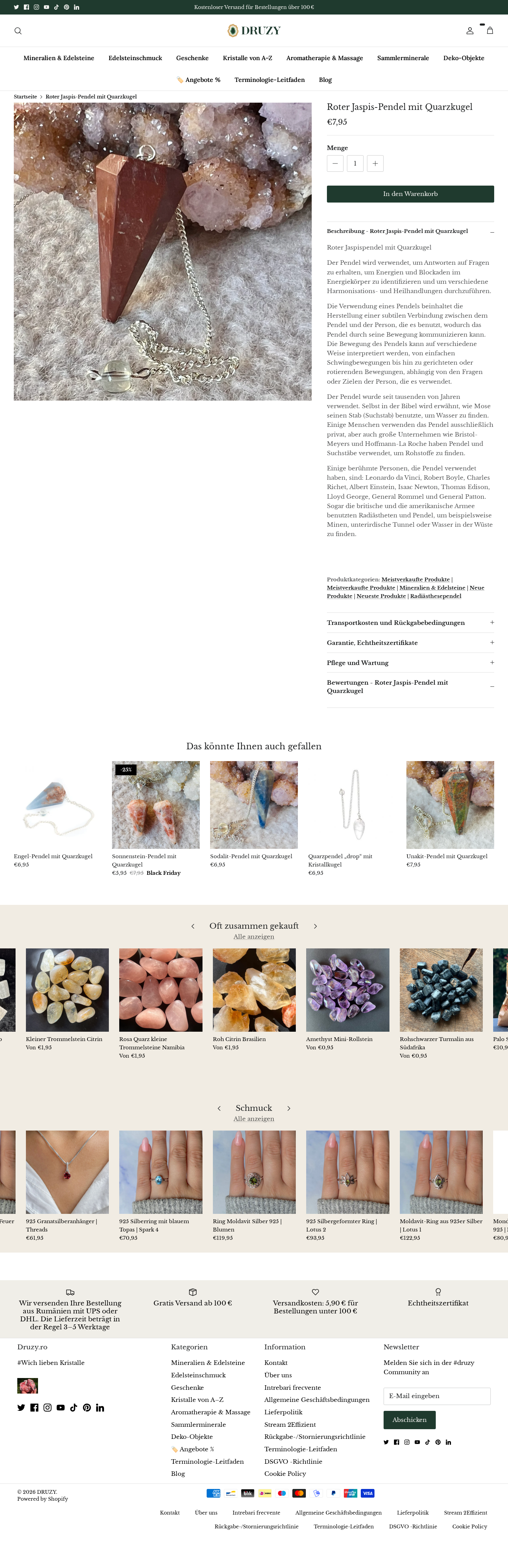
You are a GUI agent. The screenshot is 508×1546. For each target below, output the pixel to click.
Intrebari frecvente (292, 1388)
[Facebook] (26, 7)
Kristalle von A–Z (247, 58)
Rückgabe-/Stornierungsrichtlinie (315, 1437)
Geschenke (192, 58)
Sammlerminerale (403, 58)
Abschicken (410, 1420)
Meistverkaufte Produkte (416, 579)
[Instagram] (36, 7)
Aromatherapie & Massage (324, 58)
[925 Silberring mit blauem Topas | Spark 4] (160, 1172)
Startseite (25, 96)
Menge (337, 148)
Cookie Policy (285, 1474)
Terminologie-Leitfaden (270, 80)
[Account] (468, 30)
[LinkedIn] (76, 7)
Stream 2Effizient (290, 1424)
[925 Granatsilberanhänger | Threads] (67, 1172)
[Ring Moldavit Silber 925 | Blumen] (254, 1172)
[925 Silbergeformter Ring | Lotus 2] (347, 1172)
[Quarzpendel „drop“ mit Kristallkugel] (352, 805)
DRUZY (46, 1492)
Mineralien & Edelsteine (58, 58)
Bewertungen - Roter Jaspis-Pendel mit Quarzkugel (387, 687)
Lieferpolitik (283, 1412)
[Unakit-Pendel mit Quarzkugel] (450, 805)
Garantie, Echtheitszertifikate (372, 643)
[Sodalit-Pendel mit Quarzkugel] (254, 805)
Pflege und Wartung (357, 663)
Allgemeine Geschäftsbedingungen (317, 1400)
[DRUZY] (254, 31)
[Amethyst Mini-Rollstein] (347, 989)
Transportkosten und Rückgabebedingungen (396, 623)
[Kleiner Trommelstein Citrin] (67, 989)
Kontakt (276, 1363)
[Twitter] (16, 7)
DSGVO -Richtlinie (293, 1461)
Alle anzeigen (254, 936)
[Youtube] (46, 7)
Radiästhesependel (435, 596)
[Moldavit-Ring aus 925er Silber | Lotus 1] (441, 1172)
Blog (325, 80)
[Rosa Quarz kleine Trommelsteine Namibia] (160, 989)
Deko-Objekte (464, 58)
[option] (163, 252)
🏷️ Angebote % (198, 80)
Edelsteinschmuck (135, 58)
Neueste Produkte (381, 596)
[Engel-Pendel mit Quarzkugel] (58, 805)
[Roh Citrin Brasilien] (254, 989)
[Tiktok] (56, 7)
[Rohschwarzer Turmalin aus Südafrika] (441, 989)
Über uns (278, 1375)
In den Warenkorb (410, 194)
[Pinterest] (66, 7)
